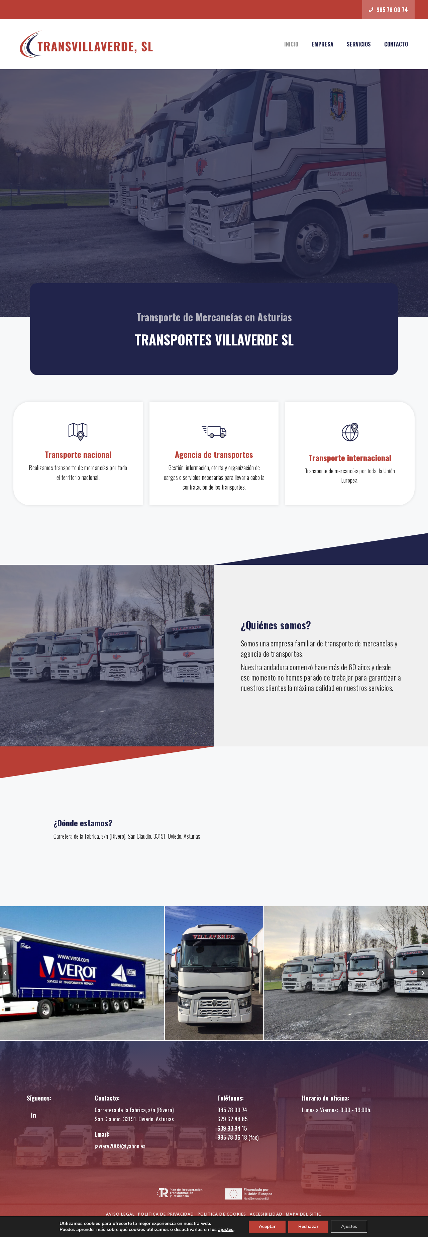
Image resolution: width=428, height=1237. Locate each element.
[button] (214, 973)
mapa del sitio (304, 1214)
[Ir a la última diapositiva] (5, 973)
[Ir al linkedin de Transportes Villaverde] (33, 1115)
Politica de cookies (222, 1214)
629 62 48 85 (232, 1119)
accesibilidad (266, 1214)
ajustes (225, 1230)
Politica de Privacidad (166, 1214)
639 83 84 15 (232, 1128)
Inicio (291, 44)
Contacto (396, 44)
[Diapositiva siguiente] (422, 973)
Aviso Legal (120, 1214)
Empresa (322, 44)
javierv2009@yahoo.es (120, 1146)
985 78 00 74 (232, 1110)
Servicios (359, 44)
